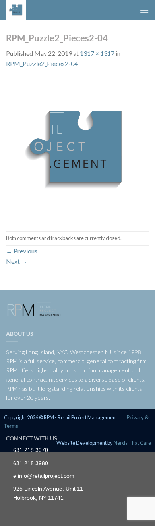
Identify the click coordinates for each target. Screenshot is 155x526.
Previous (21, 251)
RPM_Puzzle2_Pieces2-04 (42, 63)
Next (16, 261)
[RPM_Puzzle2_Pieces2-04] (77, 149)
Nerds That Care (132, 443)
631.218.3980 (30, 463)
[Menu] (144, 10)
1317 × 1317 (97, 53)
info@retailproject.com (46, 476)
